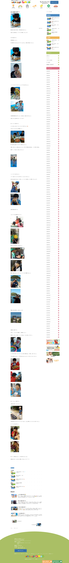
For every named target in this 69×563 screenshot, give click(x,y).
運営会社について (51, 553)
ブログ (29, 553)
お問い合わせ (55, 2)
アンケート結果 (37, 553)
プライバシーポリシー (45, 553)
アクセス (41, 553)
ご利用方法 (26, 553)
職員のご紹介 (32, 553)
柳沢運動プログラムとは (17, 553)
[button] (58, 11)
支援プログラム (22, 553)
